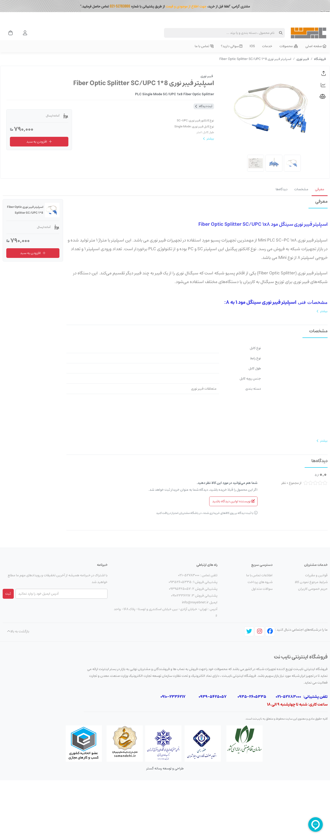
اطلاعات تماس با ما (259, 575)
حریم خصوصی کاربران (313, 589)
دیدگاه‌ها (281, 189)
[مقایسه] (323, 96)
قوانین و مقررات (316, 575)
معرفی (319, 189)
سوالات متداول (262, 589)
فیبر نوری (302, 59)
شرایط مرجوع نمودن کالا (311, 582)
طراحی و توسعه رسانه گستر (165, 768)
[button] (323, 73)
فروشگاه (320, 59)
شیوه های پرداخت (260, 582)
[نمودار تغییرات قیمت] (323, 85)
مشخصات (301, 189)
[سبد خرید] (9, 33)
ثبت (8, 594)
